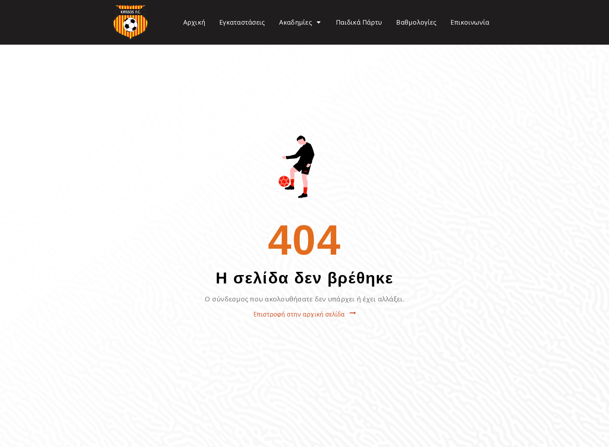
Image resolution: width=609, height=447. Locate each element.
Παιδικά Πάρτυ (359, 22)
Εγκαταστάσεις (242, 22)
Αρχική (194, 22)
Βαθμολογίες (416, 22)
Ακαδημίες (295, 22)
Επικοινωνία (469, 22)
